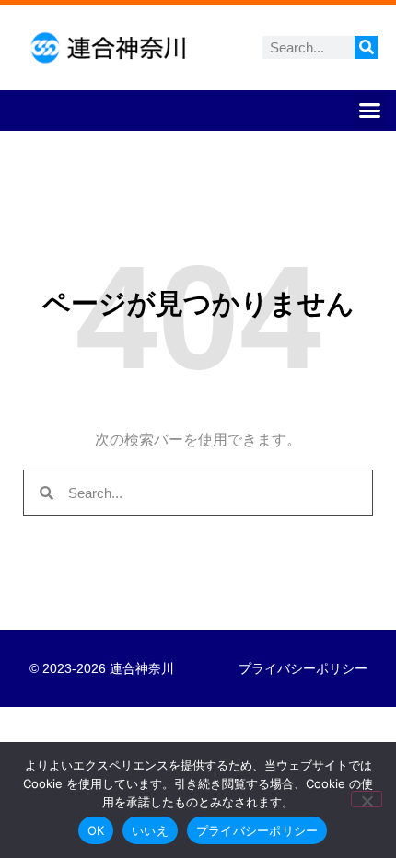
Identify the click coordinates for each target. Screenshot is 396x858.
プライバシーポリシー (303, 668)
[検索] (366, 47)
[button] (370, 110)
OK (96, 830)
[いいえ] (366, 799)
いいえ (150, 830)
